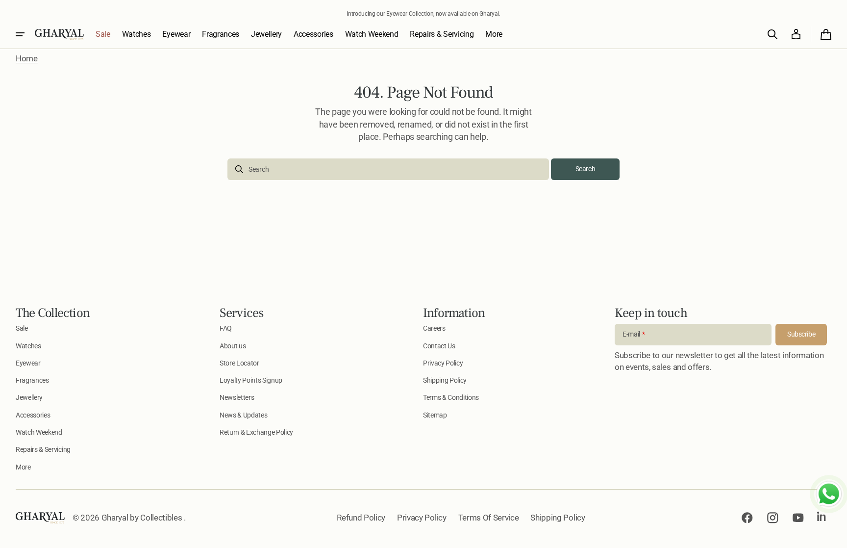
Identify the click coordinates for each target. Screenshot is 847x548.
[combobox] (388, 169)
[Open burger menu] (20, 34)
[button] (772, 34)
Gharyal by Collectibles (142, 517)
